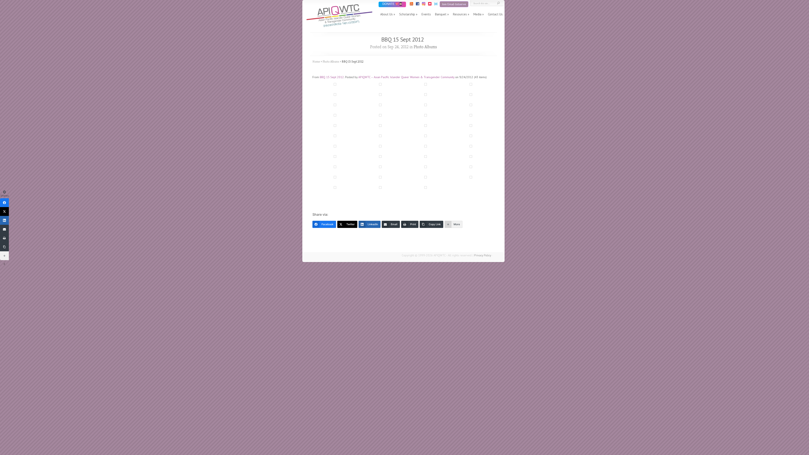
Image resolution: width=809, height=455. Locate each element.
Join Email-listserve (454, 4)
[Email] (4, 229)
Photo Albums (425, 47)
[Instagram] (423, 4)
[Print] (4, 238)
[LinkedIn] (4, 220)
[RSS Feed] (411, 4)
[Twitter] (4, 211)
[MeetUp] (429, 4)
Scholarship (407, 14)
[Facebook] (417, 4)
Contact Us (495, 14)
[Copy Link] (4, 246)
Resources (460, 14)
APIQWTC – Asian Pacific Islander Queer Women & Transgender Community (406, 77)
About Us (386, 14)
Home (316, 61)
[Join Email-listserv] (436, 4)
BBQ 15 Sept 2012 (332, 77)
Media (477, 14)
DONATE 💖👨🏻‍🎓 (392, 4)
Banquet (440, 14)
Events (426, 14)
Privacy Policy (482, 255)
